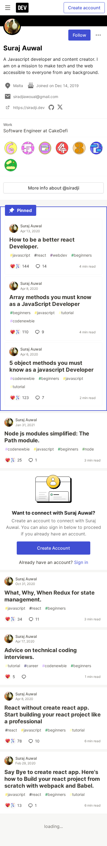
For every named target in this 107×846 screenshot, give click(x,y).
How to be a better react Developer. (42, 243)
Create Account (53, 548)
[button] (10, 148)
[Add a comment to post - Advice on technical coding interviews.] (25, 677)
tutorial (66, 312)
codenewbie (22, 321)
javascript (20, 255)
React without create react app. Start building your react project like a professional (52, 714)
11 (37, 619)
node (88, 449)
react (40, 255)
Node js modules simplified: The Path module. (46, 437)
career (31, 665)
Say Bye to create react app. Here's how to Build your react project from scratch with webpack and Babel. (52, 779)
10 (37, 741)
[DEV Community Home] (22, 7)
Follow (79, 35)
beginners (81, 255)
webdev (58, 255)
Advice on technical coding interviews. (40, 653)
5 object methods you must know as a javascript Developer (51, 366)
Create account (84, 7)
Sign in (81, 562)
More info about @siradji (53, 188)
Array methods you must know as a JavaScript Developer (50, 300)
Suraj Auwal (31, 225)
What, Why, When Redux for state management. (49, 596)
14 (44, 266)
